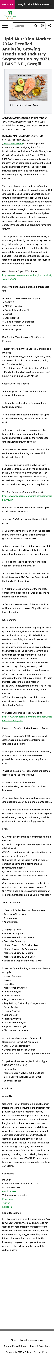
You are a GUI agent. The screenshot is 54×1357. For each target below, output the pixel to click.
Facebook (7, 1199)
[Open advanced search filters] (42, 26)
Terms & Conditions (40, 1346)
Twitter (6, 1203)
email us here (9, 1191)
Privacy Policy (41, 1352)
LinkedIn (7, 1206)
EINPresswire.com (13, 143)
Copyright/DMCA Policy (18, 1352)
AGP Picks (7, 4)
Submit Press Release (15, 1346)
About (14, 1340)
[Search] (35, 26)
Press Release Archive (31, 1340)
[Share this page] (50, 25)
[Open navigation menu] (5, 25)
